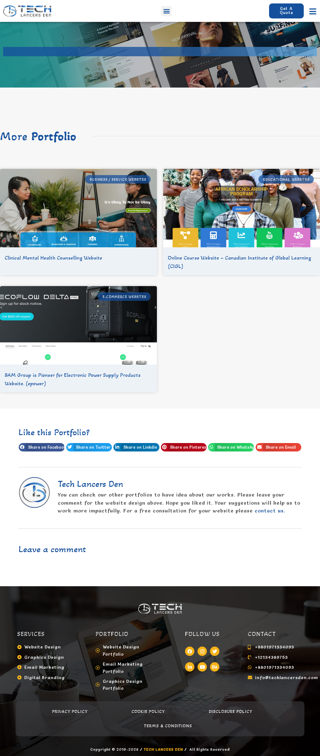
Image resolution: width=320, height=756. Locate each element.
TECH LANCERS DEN (164, 749)
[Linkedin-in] (189, 667)
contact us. (270, 510)
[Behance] (214, 667)
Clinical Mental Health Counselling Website (53, 257)
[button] (166, 11)
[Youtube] (202, 667)
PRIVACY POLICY (70, 711)
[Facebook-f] (189, 651)
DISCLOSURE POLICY (230, 711)
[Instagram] (202, 651)
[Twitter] (214, 651)
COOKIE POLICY (148, 711)
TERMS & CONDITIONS (168, 725)
